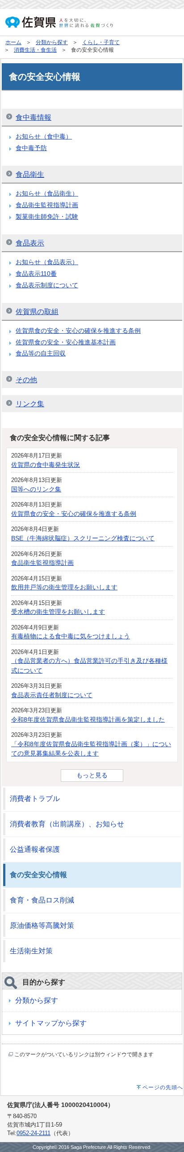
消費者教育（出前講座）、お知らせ (67, 824)
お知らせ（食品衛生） (47, 193)
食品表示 (30, 243)
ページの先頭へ (162, 1087)
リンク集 (30, 404)
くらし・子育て (101, 42)
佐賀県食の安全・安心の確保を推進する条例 (78, 330)
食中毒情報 (33, 117)
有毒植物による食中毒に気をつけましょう (70, 636)
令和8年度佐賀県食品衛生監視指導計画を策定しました (88, 719)
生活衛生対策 (31, 951)
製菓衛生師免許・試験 (47, 216)
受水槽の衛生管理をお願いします (58, 611)
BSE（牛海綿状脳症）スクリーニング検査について (83, 538)
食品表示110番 (36, 273)
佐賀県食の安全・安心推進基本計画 (66, 342)
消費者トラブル (35, 798)
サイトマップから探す (51, 1023)
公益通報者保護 (35, 849)
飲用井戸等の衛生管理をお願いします (64, 587)
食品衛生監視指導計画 (47, 204)
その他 (26, 380)
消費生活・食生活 (35, 50)
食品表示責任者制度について (51, 695)
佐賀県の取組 (37, 311)
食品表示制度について (47, 285)
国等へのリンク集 (36, 489)
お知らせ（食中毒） (44, 136)
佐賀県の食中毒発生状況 (45, 464)
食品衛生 (30, 174)
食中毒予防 (31, 147)
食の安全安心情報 (38, 874)
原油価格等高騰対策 (42, 925)
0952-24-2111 (33, 1133)
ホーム (13, 42)
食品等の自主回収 (41, 353)
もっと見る (92, 775)
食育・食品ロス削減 (42, 900)
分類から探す (52, 42)
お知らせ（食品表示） (47, 262)
